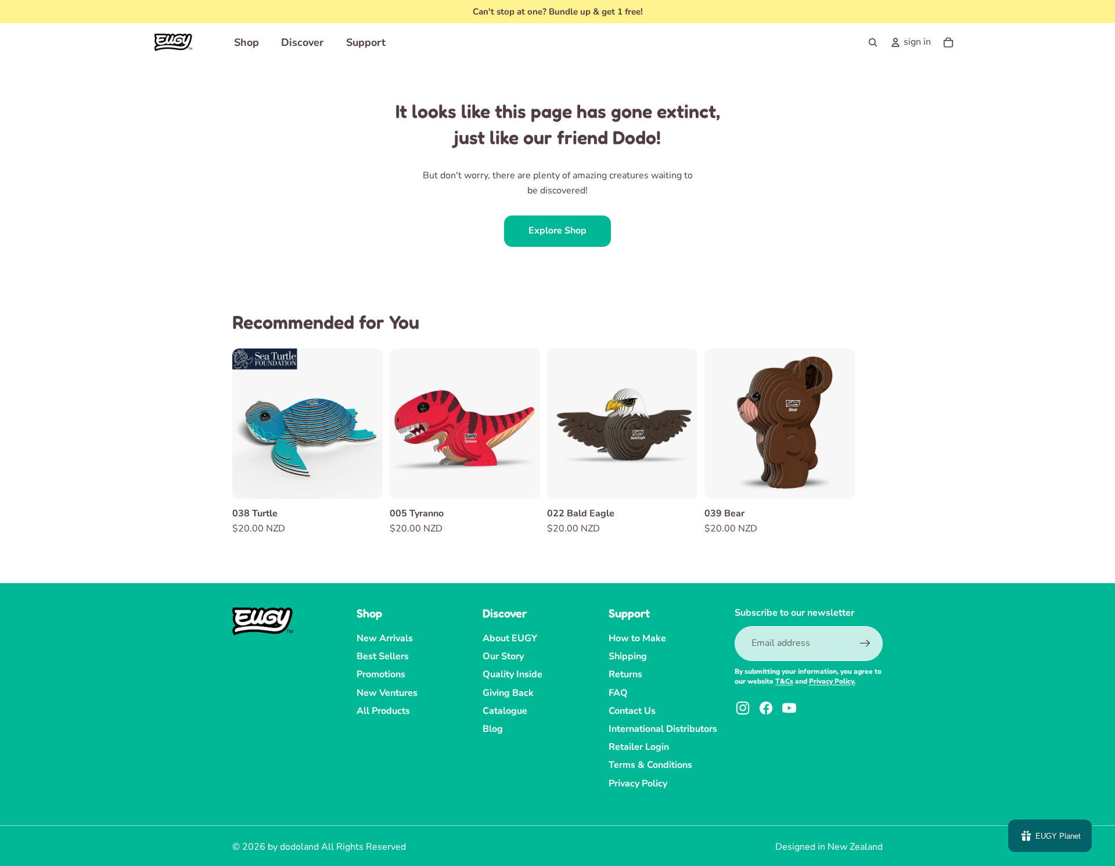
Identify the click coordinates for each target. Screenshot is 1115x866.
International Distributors (663, 729)
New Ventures (387, 693)
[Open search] (873, 42)
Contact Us (632, 711)
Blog (493, 729)
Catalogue (505, 711)
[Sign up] (865, 643)
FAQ (618, 693)
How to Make (637, 638)
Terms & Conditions (650, 765)
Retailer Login (639, 747)
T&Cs (784, 681)
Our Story (503, 656)
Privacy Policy (638, 783)
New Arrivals (385, 638)
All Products (383, 711)
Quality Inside (512, 674)
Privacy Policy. (832, 681)
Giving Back (508, 693)
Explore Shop (557, 230)
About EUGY (510, 638)
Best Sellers (383, 656)
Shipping (628, 656)
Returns (625, 674)
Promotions (381, 674)
